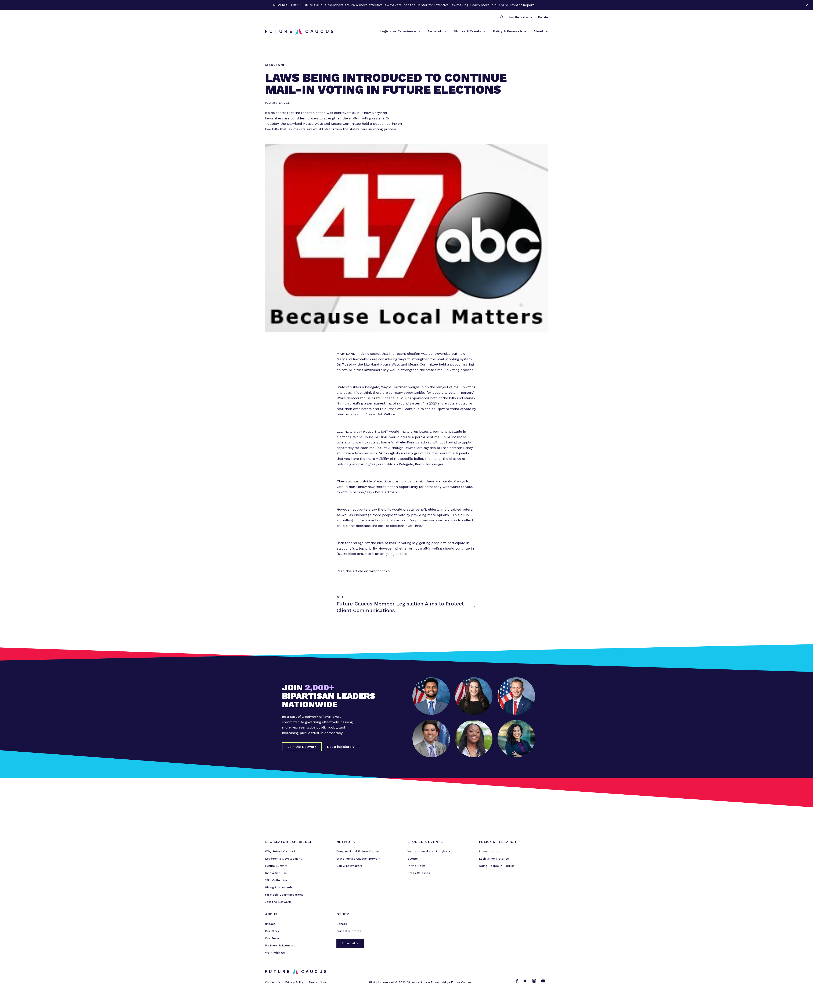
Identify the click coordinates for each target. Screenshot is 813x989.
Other (342, 914)
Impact (270, 923)
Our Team (272, 938)
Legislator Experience (398, 31)
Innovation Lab (276, 873)
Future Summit (276, 865)
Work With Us (275, 952)
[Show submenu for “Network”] (445, 31)
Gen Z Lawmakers (349, 865)
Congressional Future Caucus (358, 851)
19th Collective (276, 880)
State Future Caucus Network (358, 858)
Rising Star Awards (279, 887)
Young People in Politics (496, 865)
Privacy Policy (294, 982)
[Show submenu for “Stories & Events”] (484, 31)
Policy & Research (507, 31)
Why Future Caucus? (280, 851)
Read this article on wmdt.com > (363, 571)
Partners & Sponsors (280, 945)
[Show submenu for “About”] (547, 31)
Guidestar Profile (348, 931)
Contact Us (272, 982)
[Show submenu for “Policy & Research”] (525, 31)
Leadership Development (283, 858)
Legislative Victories (494, 858)
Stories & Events (467, 31)
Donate (543, 17)
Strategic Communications (284, 894)
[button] (501, 17)
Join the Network (520, 17)
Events (413, 858)
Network (435, 31)
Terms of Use (317, 982)
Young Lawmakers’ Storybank (429, 851)
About (538, 31)
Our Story (272, 931)
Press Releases (419, 873)
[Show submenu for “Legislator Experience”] (419, 31)
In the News (417, 865)
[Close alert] (807, 5)
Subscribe (350, 943)
